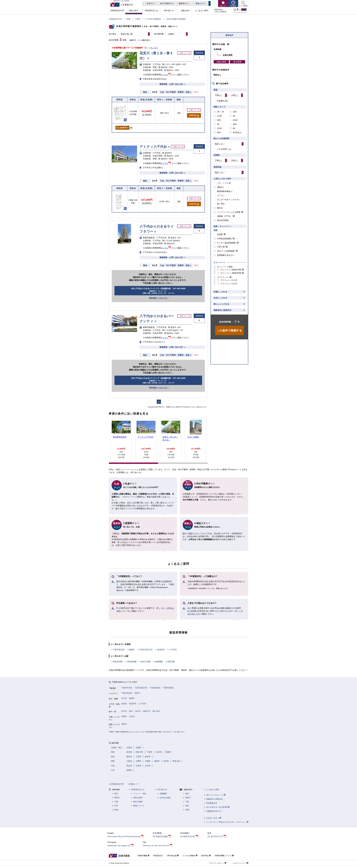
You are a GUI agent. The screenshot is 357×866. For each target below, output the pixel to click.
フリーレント (223, 277)
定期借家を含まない (226, 255)
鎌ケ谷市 (156, 711)
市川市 (124, 698)
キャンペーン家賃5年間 (230, 273)
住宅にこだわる (220, 298)
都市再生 (205, 856)
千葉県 (137, 19)
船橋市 (132, 649)
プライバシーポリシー (217, 863)
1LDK (219, 116)
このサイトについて (239, 863)
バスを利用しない (224, 149)
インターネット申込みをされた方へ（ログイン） (226, 822)
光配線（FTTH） (224, 216)
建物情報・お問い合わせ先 (171, 84)
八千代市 (173, 649)
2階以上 (220, 187)
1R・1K (220, 112)
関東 (128, 19)
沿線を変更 (221, 62)
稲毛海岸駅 (118, 661)
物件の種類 (137, 802)
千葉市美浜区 (119, 649)
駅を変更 (237, 62)
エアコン (221, 195)
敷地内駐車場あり (225, 191)
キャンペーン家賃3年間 (230, 270)
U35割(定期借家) (224, 238)
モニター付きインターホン (228, 199)
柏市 (131, 711)
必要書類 (163, 794)
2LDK (235, 120)
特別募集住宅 (211, 803)
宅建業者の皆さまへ (214, 811)
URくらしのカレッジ (215, 795)
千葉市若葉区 (168, 688)
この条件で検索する (229, 330)
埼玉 (116, 806)
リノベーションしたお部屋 (228, 212)
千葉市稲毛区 (155, 688)
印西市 (124, 716)
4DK (219, 132)
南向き (220, 208)
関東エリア (134, 784)
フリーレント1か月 (228, 280)
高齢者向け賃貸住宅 (222, 310)
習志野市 (161, 649)
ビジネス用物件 (189, 856)
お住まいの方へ (212, 818)
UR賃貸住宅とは (137, 789)
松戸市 (124, 711)
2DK (219, 120)
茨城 (116, 810)
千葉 (116, 802)
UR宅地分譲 (172, 856)
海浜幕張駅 (132, 661)
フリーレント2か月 (228, 283)
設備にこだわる (220, 292)
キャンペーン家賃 (225, 267)
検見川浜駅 (146, 661)
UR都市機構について (223, 856)
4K (234, 128)
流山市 (138, 711)
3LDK (219, 128)
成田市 (124, 724)
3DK (235, 124)
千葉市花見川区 (146, 649)
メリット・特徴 (139, 794)
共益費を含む (222, 101)
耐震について (138, 806)
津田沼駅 (171, 661)
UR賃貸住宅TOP (115, 19)
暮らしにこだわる (221, 304)
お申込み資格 (165, 798)
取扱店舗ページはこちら (158, 298)
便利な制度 (137, 798)
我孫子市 (146, 711)
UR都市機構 (142, 856)
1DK (235, 112)
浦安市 (137, 693)
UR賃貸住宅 (158, 856)
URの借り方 (192, 614)
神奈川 (117, 798)
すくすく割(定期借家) (226, 243)
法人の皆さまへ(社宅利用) (217, 807)
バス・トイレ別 (224, 183)
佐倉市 (124, 704)
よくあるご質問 (212, 789)
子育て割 (221, 247)
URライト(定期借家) (226, 251)
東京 (116, 794)
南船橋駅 (159, 661)
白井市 (132, 716)
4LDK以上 (237, 132)
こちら (155, 48)
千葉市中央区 (126, 688)
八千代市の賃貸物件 (153, 19)
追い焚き (221, 204)
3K (218, 124)
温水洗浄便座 (223, 220)
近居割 (220, 234)
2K (234, 116)
